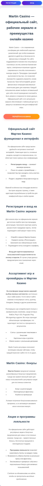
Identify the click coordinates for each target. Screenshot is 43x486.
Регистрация (11, 3)
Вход (32, 3)
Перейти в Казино (21, 117)
